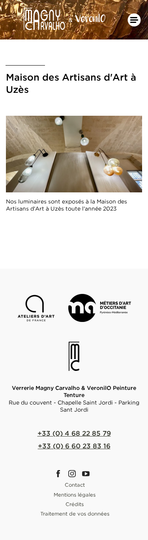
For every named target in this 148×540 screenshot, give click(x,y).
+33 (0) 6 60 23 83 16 (74, 446)
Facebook (60, 474)
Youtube (88, 474)
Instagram (74, 474)
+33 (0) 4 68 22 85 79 (74, 433)
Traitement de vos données (74, 513)
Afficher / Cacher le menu (134, 19)
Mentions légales (75, 494)
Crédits (75, 504)
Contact (75, 484)
